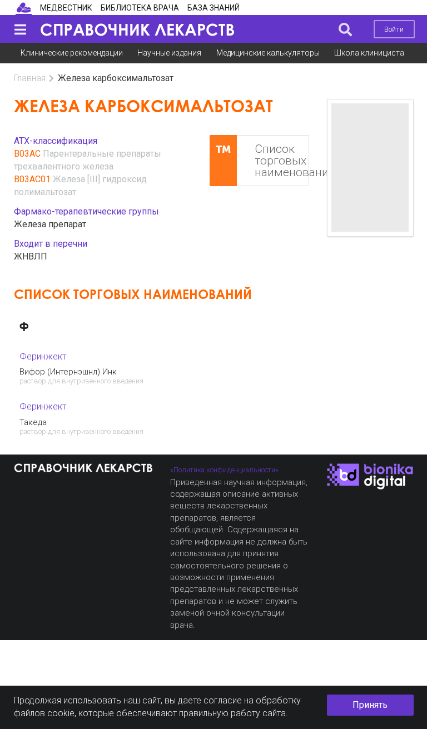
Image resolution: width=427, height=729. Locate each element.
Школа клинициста (369, 52)
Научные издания (169, 52)
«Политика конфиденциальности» (224, 470)
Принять (370, 705)
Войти (394, 29)
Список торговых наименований (282, 160)
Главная (30, 78)
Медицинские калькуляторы (268, 52)
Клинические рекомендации (72, 52)
